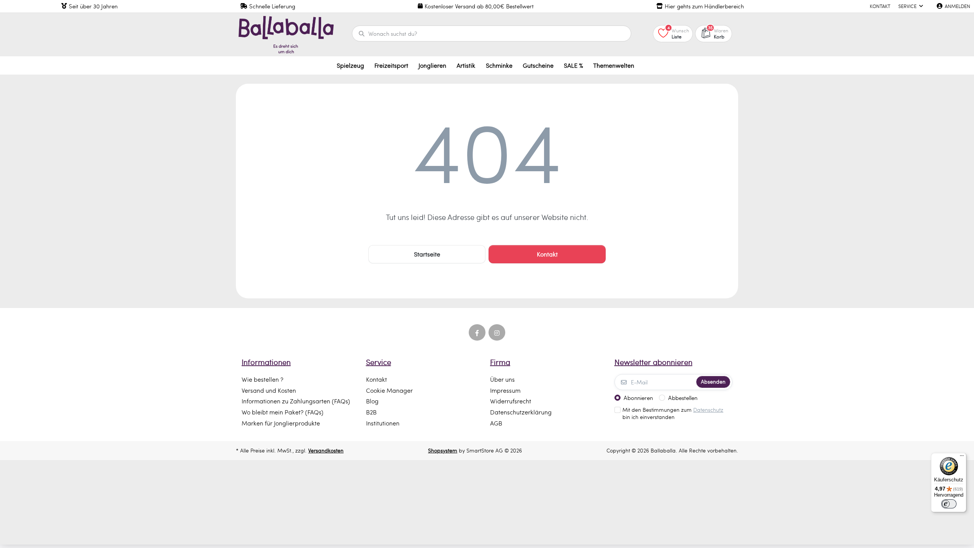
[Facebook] (477, 332)
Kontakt (547, 254)
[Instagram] (497, 332)
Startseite (427, 254)
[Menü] (961, 457)
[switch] (948, 503)
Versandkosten (326, 450)
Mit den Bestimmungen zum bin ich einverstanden (672, 413)
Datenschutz (708, 409)
